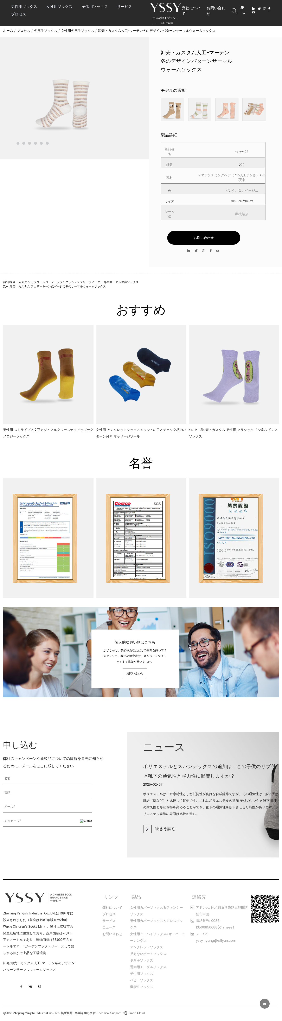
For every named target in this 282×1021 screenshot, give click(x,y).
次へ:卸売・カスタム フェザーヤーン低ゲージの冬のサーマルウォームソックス (54, 286)
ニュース (109, 927)
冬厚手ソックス (45, 30)
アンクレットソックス (146, 947)
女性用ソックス (59, 6)
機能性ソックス (141, 987)
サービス (124, 6)
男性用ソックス (24, 6)
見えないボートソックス (148, 954)
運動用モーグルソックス (148, 967)
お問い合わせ (216, 11)
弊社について (191, 11)
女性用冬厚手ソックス (77, 30)
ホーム (8, 30)
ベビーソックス (141, 980)
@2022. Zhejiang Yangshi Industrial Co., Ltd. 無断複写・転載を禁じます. (49, 1013)
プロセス (18, 14)
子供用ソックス (95, 6)
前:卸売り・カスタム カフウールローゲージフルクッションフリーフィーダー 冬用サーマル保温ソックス (71, 282)
